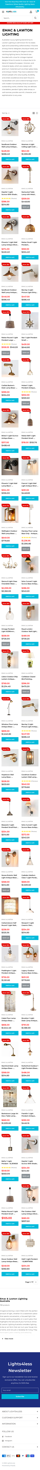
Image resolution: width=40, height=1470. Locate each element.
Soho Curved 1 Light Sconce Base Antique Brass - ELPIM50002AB (30, 582)
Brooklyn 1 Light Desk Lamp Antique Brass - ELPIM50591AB (29, 1019)
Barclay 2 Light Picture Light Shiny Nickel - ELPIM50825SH (29, 291)
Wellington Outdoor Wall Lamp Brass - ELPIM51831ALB (9, 532)
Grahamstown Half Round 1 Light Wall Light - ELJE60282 (9, 924)
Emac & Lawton (7, 141)
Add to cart (10, 159)
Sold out (26, 207)
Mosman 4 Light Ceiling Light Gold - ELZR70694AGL (29, 145)
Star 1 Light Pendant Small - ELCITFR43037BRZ (29, 339)
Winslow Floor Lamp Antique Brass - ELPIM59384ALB (10, 725)
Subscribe (20, 1396)
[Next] (36, 1282)
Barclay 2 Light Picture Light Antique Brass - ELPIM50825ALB (30, 725)
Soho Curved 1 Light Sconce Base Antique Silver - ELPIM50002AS (30, 826)
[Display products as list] (37, 113)
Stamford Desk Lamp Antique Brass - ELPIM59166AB (10, 1067)
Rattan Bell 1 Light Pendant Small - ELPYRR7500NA (28, 437)
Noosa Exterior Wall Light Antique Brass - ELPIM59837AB (10, 876)
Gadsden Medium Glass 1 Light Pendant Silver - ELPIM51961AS (30, 876)
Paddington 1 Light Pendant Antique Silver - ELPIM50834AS (9, 972)
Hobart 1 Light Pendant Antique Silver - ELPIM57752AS (28, 386)
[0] (37, 12)
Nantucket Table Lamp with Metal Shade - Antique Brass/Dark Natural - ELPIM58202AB (29, 193)
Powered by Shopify (8, 1465)
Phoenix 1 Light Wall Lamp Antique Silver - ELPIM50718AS (10, 243)
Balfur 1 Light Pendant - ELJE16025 (10, 1162)
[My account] (31, 12)
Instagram (8, 1441)
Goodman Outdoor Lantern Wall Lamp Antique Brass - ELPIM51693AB (29, 776)
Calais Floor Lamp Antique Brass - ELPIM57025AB (9, 1019)
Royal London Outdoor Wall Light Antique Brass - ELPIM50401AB (29, 630)
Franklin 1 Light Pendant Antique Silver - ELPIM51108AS (30, 1115)
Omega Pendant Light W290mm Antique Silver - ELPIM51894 (8, 630)
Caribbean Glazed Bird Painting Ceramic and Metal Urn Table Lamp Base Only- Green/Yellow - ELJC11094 (30, 678)
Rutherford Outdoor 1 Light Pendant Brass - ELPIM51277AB (30, 1067)
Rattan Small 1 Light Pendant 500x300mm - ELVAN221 (29, 243)
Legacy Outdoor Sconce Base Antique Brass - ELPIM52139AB (30, 972)
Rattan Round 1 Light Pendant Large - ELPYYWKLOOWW (10, 339)
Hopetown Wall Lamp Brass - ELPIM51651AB (8, 776)
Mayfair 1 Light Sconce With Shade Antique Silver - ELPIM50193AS (29, 1162)
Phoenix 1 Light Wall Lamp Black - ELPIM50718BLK (9, 484)
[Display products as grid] (34, 113)
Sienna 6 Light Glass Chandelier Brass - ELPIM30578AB (9, 582)
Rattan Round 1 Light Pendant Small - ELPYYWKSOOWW (10, 1212)
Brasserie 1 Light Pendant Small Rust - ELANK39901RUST (10, 826)
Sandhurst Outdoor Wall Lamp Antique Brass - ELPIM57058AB (9, 291)
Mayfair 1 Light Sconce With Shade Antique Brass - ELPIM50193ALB (9, 193)
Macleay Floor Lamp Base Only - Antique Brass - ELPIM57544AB (29, 532)
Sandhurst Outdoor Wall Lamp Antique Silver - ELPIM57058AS (9, 145)
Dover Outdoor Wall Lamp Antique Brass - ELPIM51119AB (10, 1260)
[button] (10, 198)
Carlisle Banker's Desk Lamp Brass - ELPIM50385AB (9, 386)
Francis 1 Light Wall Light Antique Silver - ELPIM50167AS (30, 484)
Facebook (8, 1436)
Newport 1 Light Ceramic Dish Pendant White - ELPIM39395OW (28, 924)
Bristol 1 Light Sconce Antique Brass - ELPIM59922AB (10, 437)
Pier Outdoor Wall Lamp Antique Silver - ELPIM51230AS (30, 1212)
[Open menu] (3, 12)
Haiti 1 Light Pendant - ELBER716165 (30, 1260)
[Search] (35, 18)
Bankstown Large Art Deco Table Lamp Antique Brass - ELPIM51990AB (10, 1115)
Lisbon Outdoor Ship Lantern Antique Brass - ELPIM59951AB (10, 678)
